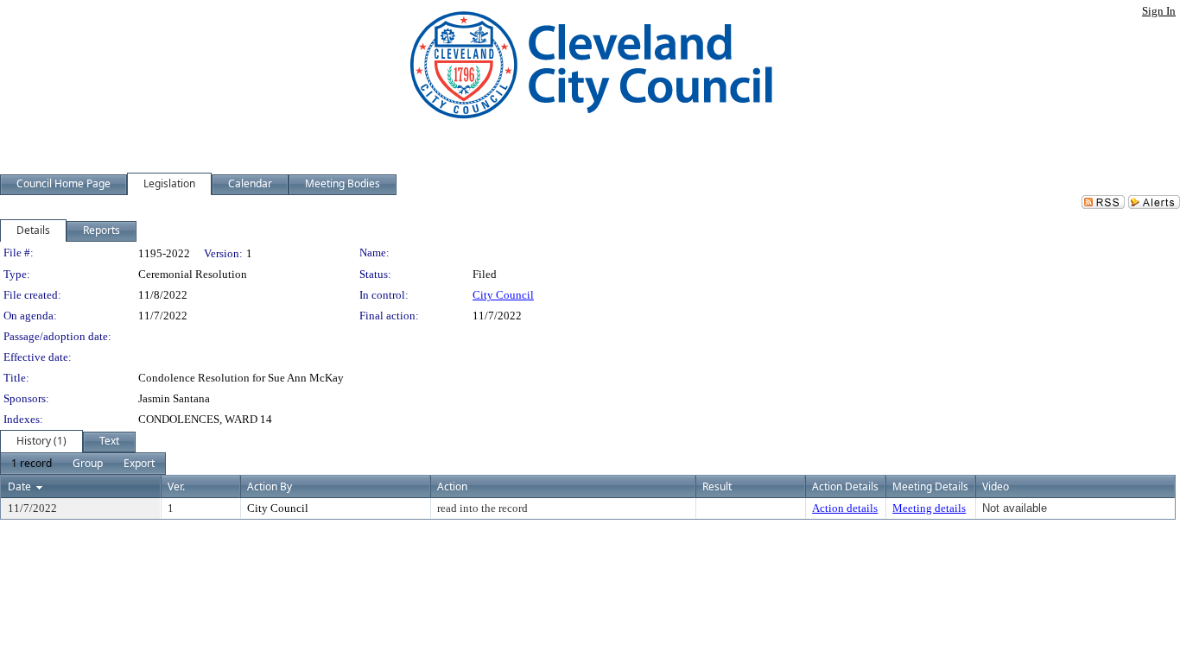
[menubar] (83, 463)
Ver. (176, 486)
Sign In (1159, 10)
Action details (845, 508)
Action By (269, 486)
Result (717, 486)
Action (452, 486)
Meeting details (929, 508)
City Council (503, 294)
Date (19, 486)
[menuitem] (31, 463)
